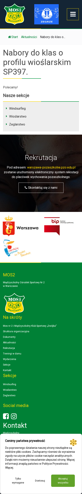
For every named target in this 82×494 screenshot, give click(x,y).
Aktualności (9, 342)
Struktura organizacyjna (16, 331)
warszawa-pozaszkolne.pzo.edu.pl (51, 167)
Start (14, 37)
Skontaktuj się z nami (42, 188)
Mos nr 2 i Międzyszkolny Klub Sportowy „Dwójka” (30, 326)
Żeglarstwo (17, 124)
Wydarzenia (9, 359)
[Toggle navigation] (73, 14)
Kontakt (7, 370)
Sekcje (6, 364)
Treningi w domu (12, 353)
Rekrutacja (9, 348)
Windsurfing (17, 108)
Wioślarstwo (17, 116)
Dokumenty (9, 337)
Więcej (9, 467)
